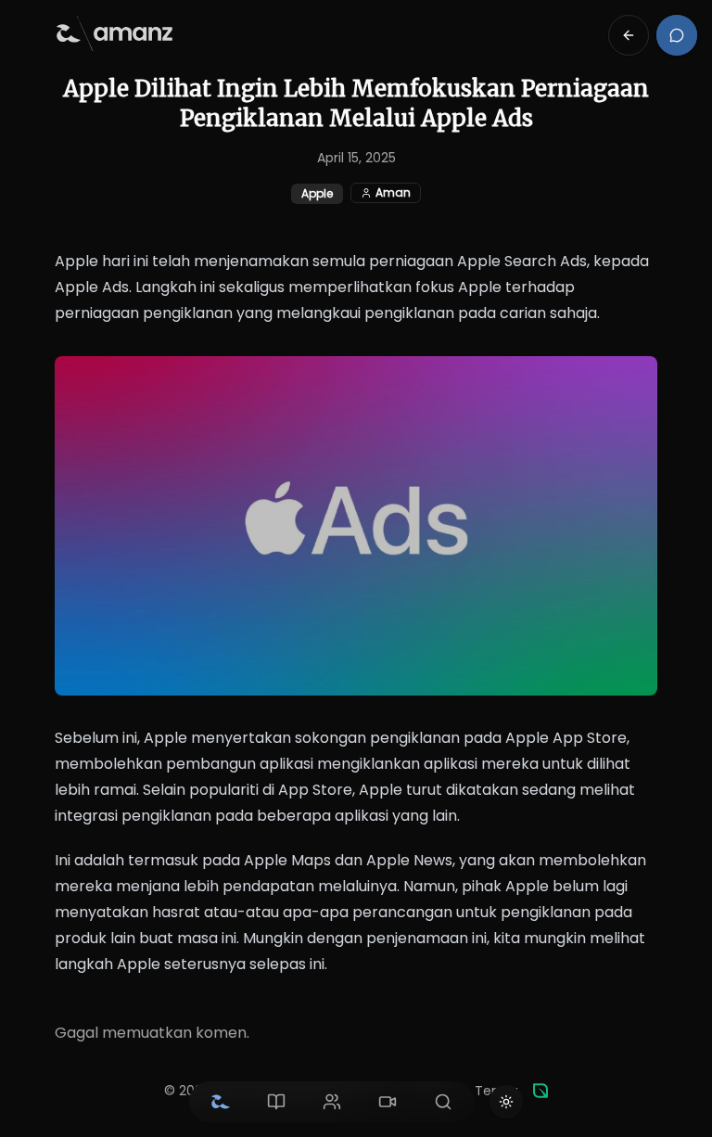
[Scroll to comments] (676, 35)
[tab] (220, 1101)
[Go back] (628, 35)
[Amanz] (540, 1090)
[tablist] (332, 1101)
